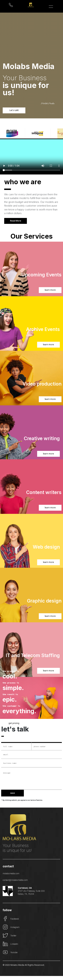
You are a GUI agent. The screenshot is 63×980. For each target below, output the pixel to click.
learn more (50, 289)
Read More (15, 220)
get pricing (14, 723)
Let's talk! (14, 110)
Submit (12, 793)
